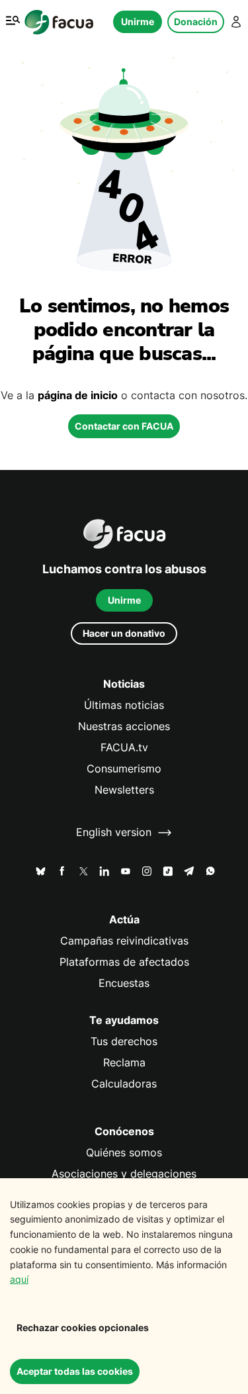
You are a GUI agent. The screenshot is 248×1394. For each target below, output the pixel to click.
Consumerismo (124, 769)
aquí (19, 1279)
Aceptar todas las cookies (75, 1371)
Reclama (124, 1062)
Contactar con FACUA (124, 426)
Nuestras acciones (124, 726)
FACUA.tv (124, 747)
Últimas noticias (124, 705)
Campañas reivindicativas (124, 941)
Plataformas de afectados (124, 962)
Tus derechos (124, 1041)
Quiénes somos (124, 1152)
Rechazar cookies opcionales (83, 1327)
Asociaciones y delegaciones (124, 1174)
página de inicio (78, 395)
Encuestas (124, 983)
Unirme (137, 21)
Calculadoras (124, 1084)
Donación (196, 21)
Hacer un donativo (124, 633)
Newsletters (124, 790)
